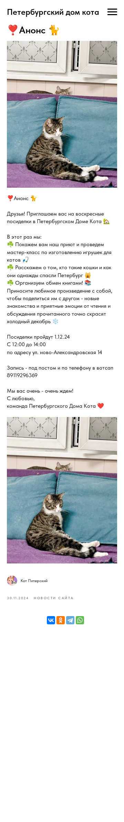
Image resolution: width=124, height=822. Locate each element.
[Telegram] (70, 620)
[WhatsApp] (80, 620)
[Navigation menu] (112, 12)
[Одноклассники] (60, 620)
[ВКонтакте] (51, 620)
